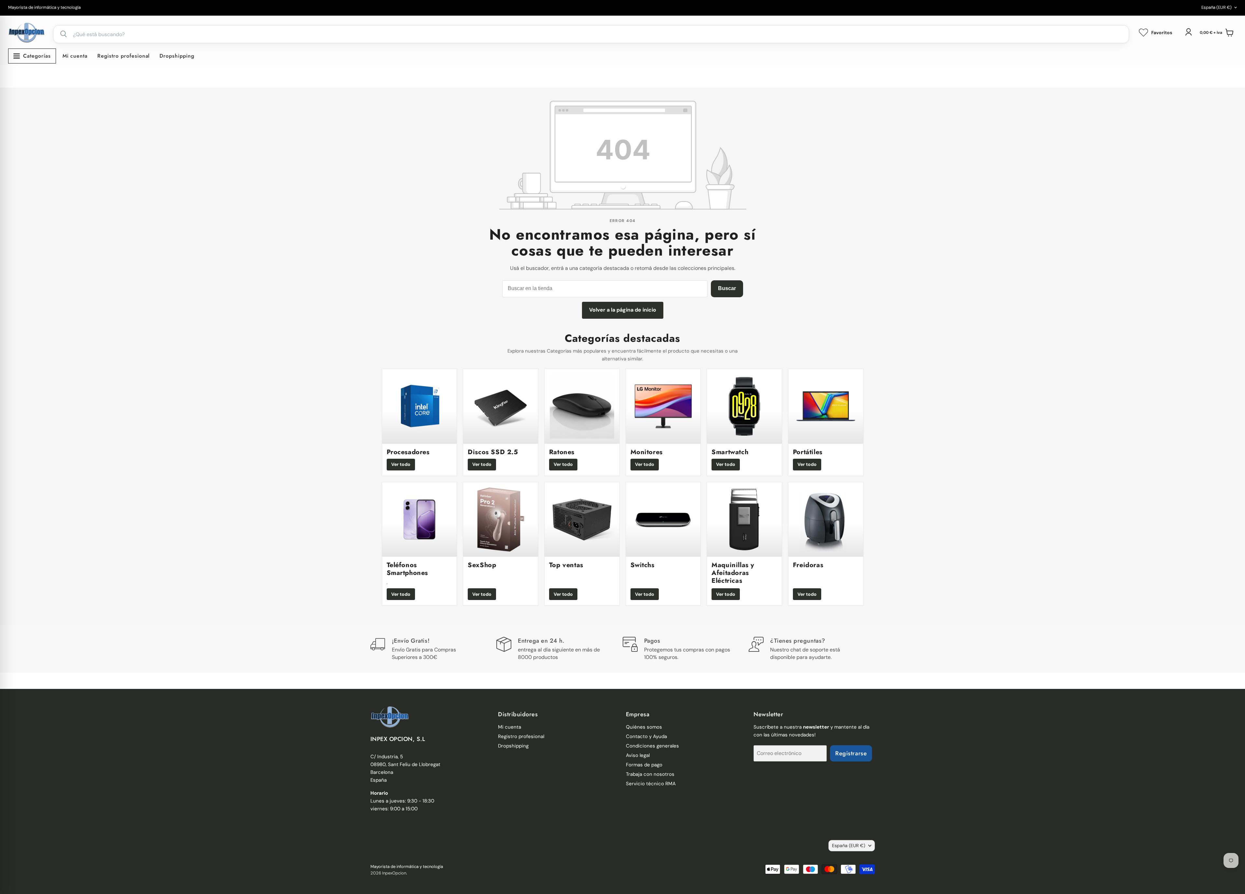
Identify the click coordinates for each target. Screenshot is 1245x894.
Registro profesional (123, 56)
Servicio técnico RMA (651, 783)
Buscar (727, 288)
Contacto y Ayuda (646, 736)
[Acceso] (1188, 32)
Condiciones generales (652, 746)
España (1216, 7)
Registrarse (851, 753)
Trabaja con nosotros (650, 774)
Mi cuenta (75, 56)
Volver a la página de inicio (622, 309)
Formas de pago (644, 764)
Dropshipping (176, 56)
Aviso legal (638, 755)
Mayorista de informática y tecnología (44, 7)
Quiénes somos (644, 727)
